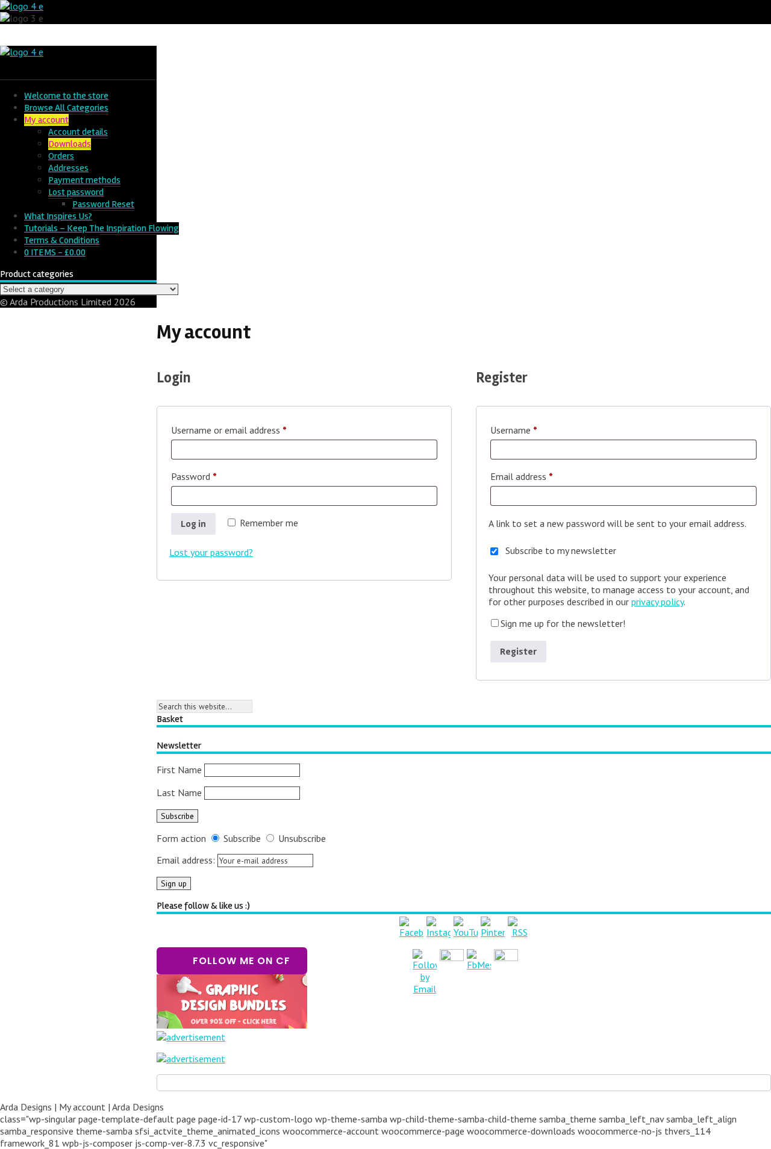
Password (211, 476)
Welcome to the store (66, 96)
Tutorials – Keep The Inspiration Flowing (101, 228)
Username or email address (245, 429)
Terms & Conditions (61, 240)
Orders (61, 156)
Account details (78, 132)
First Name (179, 770)
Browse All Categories (66, 108)
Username (530, 429)
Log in (193, 524)
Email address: (187, 860)
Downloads (69, 144)
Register (518, 652)
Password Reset (103, 204)
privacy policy (657, 602)
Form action (181, 838)
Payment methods (84, 180)
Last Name (179, 792)
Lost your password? (211, 552)
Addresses (68, 168)
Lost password (76, 192)
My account (46, 120)
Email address (538, 476)
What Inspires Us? (58, 216)
